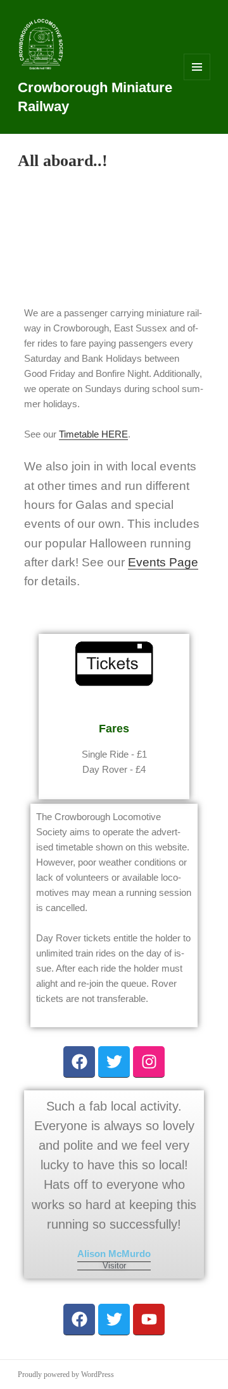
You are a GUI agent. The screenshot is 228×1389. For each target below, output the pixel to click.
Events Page (163, 562)
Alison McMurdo (114, 1253)
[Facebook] (79, 1062)
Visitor (114, 1266)
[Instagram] (149, 1062)
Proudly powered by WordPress (66, 1374)
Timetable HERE (93, 434)
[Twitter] (114, 1062)
